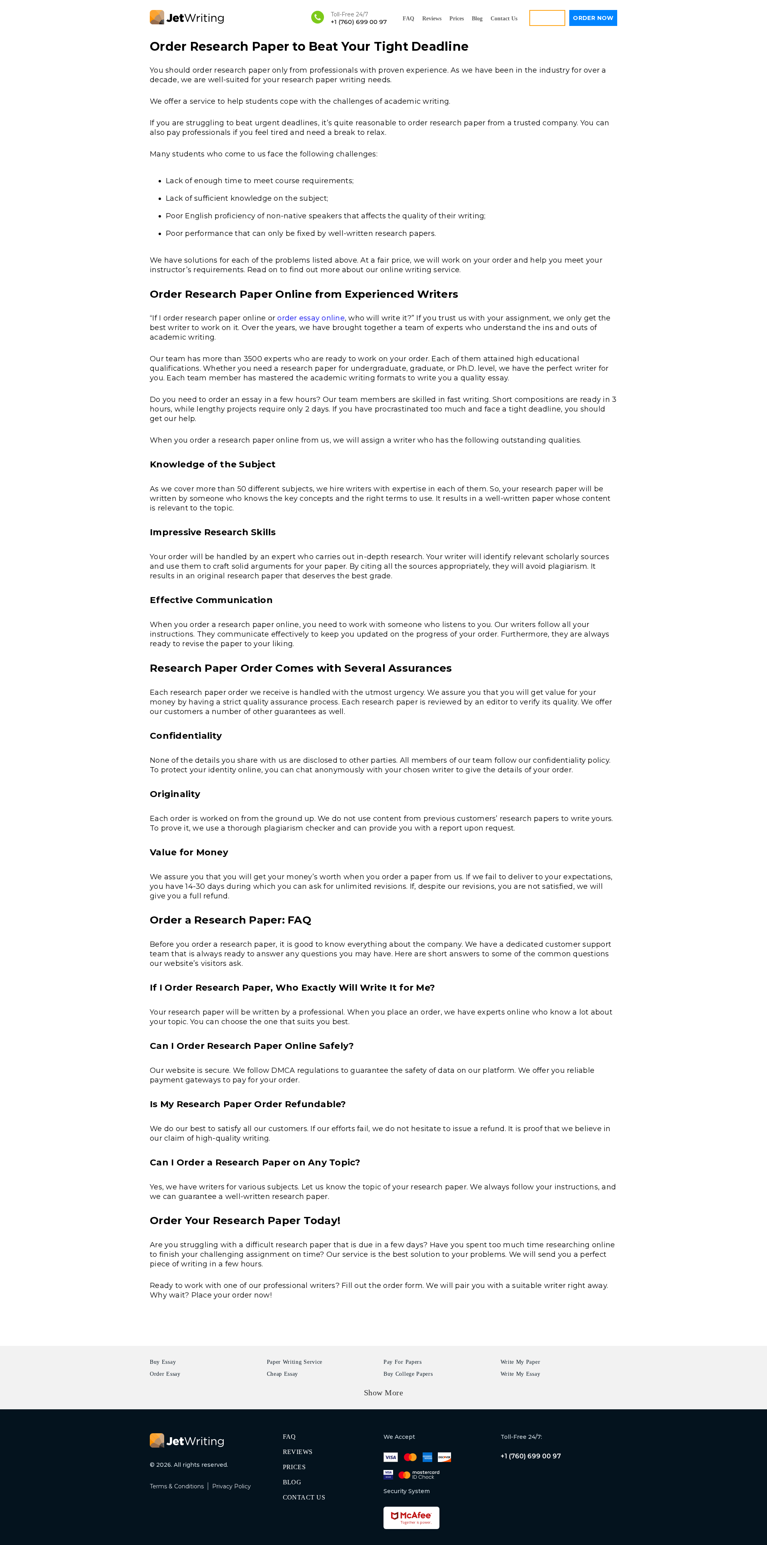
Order (593, 18)
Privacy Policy (231, 1486)
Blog (477, 19)
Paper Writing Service (295, 1362)
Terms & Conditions (177, 1486)
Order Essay (165, 1374)
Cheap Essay (282, 1374)
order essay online (311, 318)
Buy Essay (163, 1362)
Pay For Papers (403, 1362)
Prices (456, 19)
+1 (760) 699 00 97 (359, 22)
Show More (383, 1392)
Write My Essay (520, 1374)
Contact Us (504, 19)
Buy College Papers (408, 1374)
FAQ (408, 19)
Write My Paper (520, 1362)
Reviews (431, 19)
